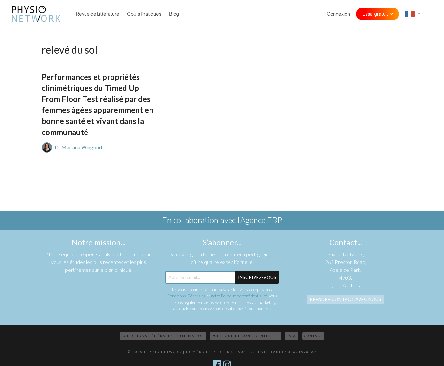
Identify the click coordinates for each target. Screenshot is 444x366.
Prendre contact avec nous (345, 299)
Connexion (338, 14)
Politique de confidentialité (245, 336)
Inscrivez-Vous (257, 277)
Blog (174, 14)
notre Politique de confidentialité (239, 295)
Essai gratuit (375, 14)
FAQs (291, 336)
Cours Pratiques (144, 14)
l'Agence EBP (259, 220)
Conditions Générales (186, 295)
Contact (313, 336)
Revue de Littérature (97, 14)
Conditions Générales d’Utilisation (163, 336)
